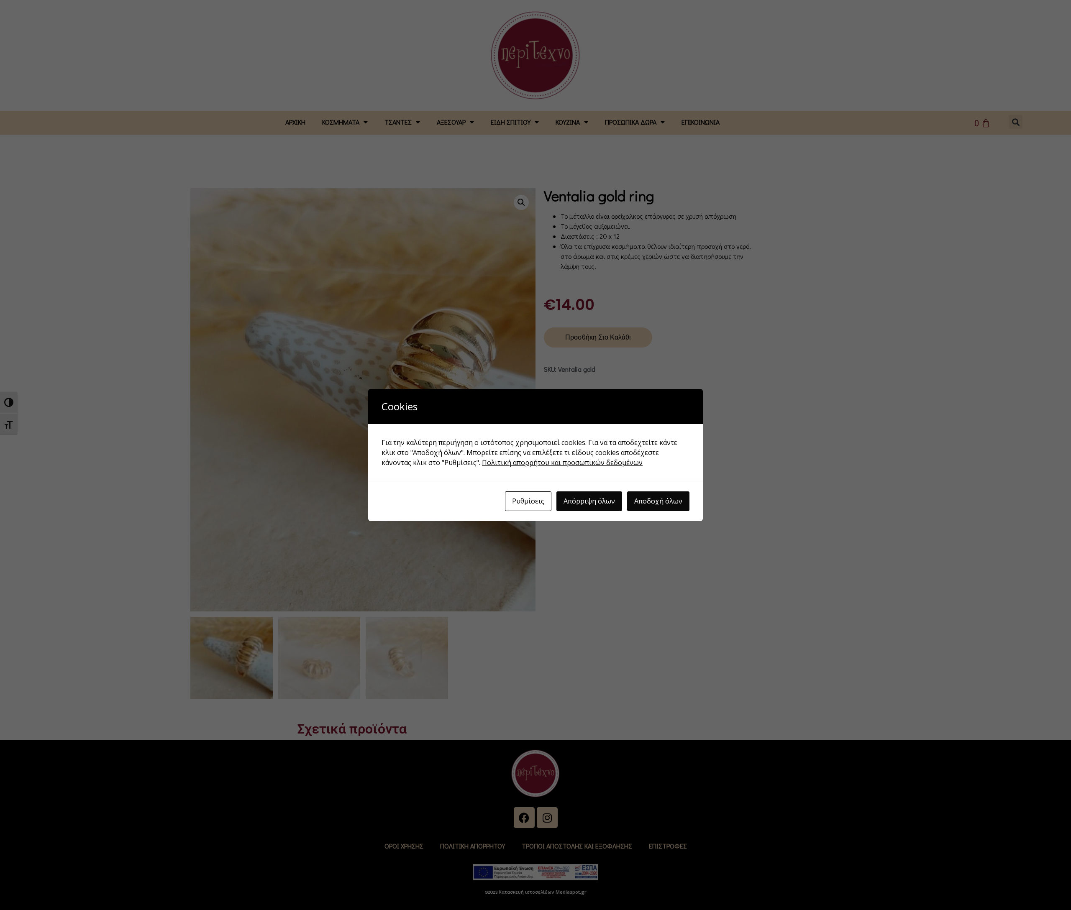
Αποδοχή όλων (658, 501)
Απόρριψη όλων (589, 501)
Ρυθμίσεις (528, 501)
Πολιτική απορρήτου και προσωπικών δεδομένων (562, 462)
